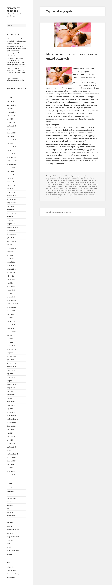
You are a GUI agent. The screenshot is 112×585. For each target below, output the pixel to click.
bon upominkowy (83, 178)
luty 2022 (10, 255)
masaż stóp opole (79, 188)
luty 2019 (10, 342)
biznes (9, 495)
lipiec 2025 (10, 136)
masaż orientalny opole (85, 186)
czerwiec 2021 (11, 279)
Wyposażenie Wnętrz (14, 551)
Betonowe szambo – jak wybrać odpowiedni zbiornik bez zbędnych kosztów (16, 41)
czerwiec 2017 (11, 395)
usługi (9, 547)
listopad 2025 (11, 129)
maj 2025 (10, 143)
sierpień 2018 (11, 356)
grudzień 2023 (11, 196)
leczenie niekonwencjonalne (61, 182)
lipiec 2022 (10, 238)
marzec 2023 (11, 217)
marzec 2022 (11, 252)
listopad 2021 (11, 262)
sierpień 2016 (11, 426)
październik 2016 (12, 419)
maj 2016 (10, 433)
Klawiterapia (70, 180)
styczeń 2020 (11, 325)
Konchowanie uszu (80, 180)
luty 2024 (10, 189)
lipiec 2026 (10, 102)
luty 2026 (10, 119)
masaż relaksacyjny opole (64, 188)
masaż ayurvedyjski (77, 182)
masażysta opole (51, 193)
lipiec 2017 (10, 391)
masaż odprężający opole (59, 186)
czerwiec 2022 (11, 241)
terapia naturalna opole (65, 195)
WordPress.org (12, 577)
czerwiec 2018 (11, 363)
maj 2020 (10, 318)
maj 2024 (10, 178)
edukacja (10, 505)
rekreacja (10, 533)
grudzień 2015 (11, 447)
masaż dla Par (64, 184)
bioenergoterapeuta (80, 176)
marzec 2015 (11, 475)
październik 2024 (12, 161)
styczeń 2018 (11, 377)
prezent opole (90, 193)
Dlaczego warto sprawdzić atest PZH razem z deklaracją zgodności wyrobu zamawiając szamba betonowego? (16, 51)
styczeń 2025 (11, 154)
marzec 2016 (11, 436)
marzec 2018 (11, 370)
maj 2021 (10, 283)
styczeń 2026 (11, 122)
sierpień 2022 (11, 234)
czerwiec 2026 (11, 105)
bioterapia (61, 178)
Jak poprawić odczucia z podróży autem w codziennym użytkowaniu (15, 78)
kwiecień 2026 (11, 112)
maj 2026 (10, 108)
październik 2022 (12, 227)
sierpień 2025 (11, 133)
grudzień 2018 (11, 349)
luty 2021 (10, 293)
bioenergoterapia (52, 178)
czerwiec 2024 (11, 175)
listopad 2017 (11, 381)
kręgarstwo (91, 180)
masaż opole (72, 186)
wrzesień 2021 (11, 269)
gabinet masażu (59, 180)
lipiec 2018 (10, 360)
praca (8, 519)
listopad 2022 (11, 224)
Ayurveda (69, 176)
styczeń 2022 (11, 259)
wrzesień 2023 (11, 199)
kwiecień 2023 (11, 213)
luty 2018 (10, 374)
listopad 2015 (11, 450)
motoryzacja (11, 516)
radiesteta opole (51, 195)
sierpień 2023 (11, 203)
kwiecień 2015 (11, 471)
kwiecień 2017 (11, 402)
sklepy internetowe (13, 537)
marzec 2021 (11, 290)
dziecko (9, 502)
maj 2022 (10, 245)
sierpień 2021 (11, 272)
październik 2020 (12, 304)
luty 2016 (10, 440)
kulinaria (10, 512)
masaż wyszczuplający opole (73, 190)
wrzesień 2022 (11, 231)
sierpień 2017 (11, 388)
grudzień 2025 (11, 126)
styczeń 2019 (11, 346)
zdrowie (9, 554)
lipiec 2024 (10, 171)
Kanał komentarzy (13, 574)
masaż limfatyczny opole (78, 184)
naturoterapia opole (64, 193)
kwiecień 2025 (11, 147)
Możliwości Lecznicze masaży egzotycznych (71, 56)
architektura (11, 488)
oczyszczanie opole (78, 193)
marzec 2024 (11, 185)
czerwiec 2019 (11, 335)
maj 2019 (10, 339)
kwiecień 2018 (11, 367)
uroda (9, 544)
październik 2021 (12, 266)
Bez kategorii (11, 491)
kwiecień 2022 (11, 248)
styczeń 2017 (11, 412)
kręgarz (48, 182)
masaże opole (88, 190)
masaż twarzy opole (57, 190)
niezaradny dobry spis (13, 9)
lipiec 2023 (10, 206)
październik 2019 (12, 328)
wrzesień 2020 (11, 307)
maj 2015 (10, 468)
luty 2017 (10, 409)
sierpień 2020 (11, 311)
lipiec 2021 (10, 276)
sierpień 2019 (11, 332)
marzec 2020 (11, 321)
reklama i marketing (13, 530)
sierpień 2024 (11, 168)
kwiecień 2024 (11, 182)
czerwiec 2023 (11, 210)
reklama (9, 526)
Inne (8, 509)
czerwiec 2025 (11, 140)
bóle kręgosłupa (71, 178)
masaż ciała (56, 184)
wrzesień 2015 (11, 457)
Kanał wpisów (11, 570)
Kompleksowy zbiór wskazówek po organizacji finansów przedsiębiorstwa (16, 70)
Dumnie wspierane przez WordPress (58, 212)
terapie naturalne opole (82, 195)
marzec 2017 (11, 405)
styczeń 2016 (11, 443)
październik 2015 (12, 454)
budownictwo (11, 498)
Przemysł (10, 523)
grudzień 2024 (11, 157)
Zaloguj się (10, 567)
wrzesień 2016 (11, 423)
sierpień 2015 (11, 461)
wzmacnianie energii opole (55, 197)
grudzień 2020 (11, 300)
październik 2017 (12, 384)
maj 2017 (10, 398)
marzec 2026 (11, 115)
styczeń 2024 (11, 192)
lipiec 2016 (10, 430)
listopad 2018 (11, 353)
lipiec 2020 (10, 314)
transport (10, 540)
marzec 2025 (11, 150)
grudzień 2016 (11, 416)
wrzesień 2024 (11, 164)
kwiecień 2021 (11, 286)
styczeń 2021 (11, 297)
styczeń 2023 (11, 220)
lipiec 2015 (10, 464)
